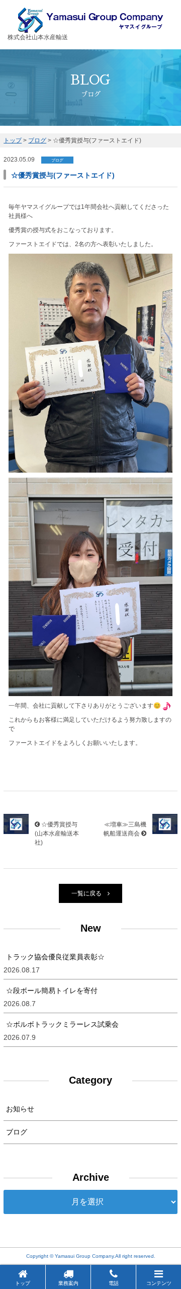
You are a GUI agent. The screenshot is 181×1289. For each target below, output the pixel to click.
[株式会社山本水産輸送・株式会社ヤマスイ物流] (90, 28)
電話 (114, 1283)
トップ (22, 1283)
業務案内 (68, 1283)
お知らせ (20, 1109)
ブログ (16, 1132)
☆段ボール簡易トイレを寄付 (52, 991)
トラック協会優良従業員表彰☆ (55, 957)
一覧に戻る (86, 893)
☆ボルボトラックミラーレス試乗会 (62, 1024)
